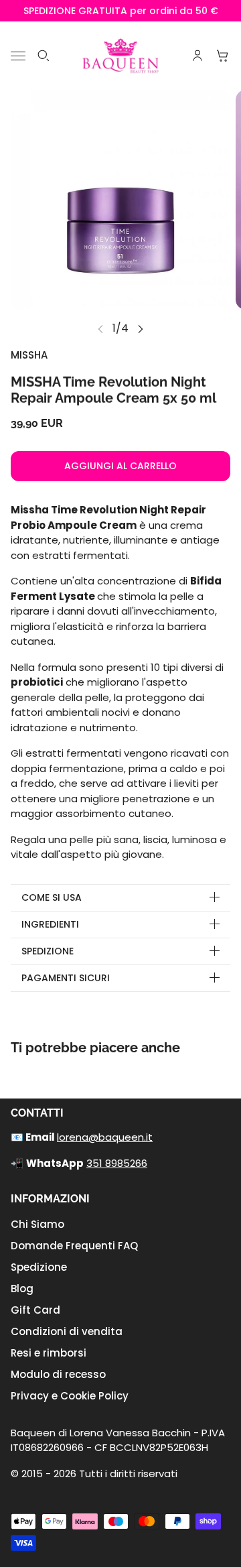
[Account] (197, 55)
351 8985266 (116, 1163)
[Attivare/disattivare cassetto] (18, 56)
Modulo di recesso (58, 1374)
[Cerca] (43, 55)
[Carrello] (223, 55)
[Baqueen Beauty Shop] (120, 55)
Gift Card (35, 1310)
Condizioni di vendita (67, 1331)
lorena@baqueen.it (105, 1137)
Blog (22, 1288)
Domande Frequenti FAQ (74, 1246)
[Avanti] (141, 328)
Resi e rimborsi (48, 1353)
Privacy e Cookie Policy (70, 1396)
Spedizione (39, 1267)
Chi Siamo (37, 1224)
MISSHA (29, 355)
